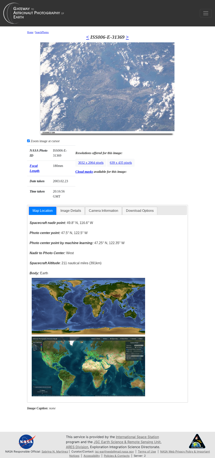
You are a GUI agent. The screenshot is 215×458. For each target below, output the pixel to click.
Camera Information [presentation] (103, 210)
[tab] (42, 211)
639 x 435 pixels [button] (121, 162)
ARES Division (77, 447)
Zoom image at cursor (45, 141)
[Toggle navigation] (206, 13)
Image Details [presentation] (70, 210)
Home (30, 32)
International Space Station (137, 437)
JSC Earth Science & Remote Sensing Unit (127, 442)
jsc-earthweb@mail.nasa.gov (114, 451)
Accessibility (92, 455)
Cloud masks (84, 171)
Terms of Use (147, 451)
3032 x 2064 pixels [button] (91, 162)
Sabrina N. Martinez (55, 451)
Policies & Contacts (117, 455)
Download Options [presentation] (140, 210)
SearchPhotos (42, 32)
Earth (39, 273)
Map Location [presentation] (43, 210)
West (52, 253)
